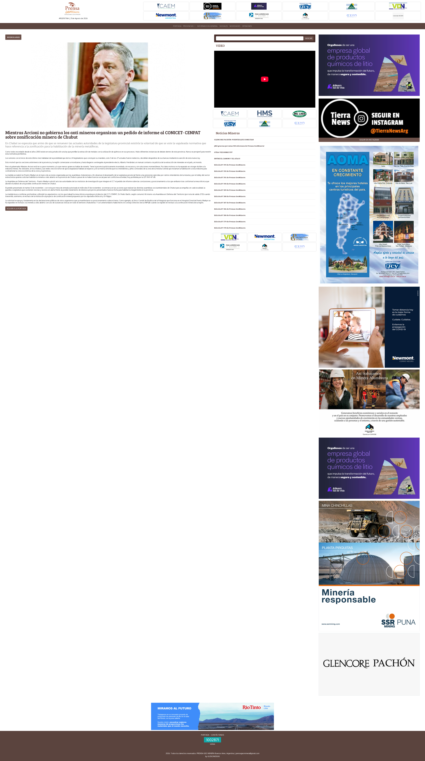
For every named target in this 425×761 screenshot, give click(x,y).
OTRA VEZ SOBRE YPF (223, 152)
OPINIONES (247, 26)
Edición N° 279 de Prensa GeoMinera (229, 221)
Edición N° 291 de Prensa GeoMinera (229, 177)
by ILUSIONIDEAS (212, 756)
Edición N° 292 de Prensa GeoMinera (229, 171)
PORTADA (177, 26)
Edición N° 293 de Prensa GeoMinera (229, 165)
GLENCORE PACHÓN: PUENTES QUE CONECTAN (234, 139)
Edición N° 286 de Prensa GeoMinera (229, 209)
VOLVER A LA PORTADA (16, 208)
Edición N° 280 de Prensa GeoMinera (229, 215)
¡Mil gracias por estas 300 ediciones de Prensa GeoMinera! (239, 146)
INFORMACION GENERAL (207, 26)
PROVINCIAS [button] (188, 26)
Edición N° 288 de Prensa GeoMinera (229, 196)
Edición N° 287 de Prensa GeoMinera (229, 202)
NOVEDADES (235, 26)
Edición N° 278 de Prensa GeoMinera (229, 228)
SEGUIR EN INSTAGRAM (369, 140)
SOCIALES (223, 26)
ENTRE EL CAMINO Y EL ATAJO (227, 158)
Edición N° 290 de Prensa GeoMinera (229, 183)
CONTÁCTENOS (217, 735)
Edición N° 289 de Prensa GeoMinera (229, 190)
